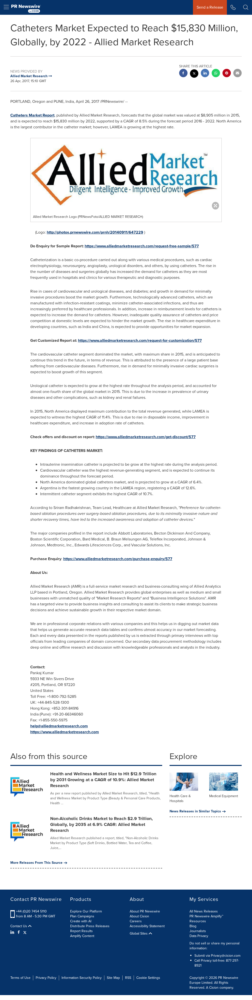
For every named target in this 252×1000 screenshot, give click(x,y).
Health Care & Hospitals (180, 798)
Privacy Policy (46, 977)
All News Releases (203, 911)
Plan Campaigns (82, 916)
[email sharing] (237, 73)
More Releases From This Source (36, 862)
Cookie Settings (148, 977)
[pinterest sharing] (226, 73)
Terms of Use (20, 977)
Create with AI (80, 921)
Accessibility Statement (147, 926)
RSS (128, 977)
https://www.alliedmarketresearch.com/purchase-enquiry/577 (117, 559)
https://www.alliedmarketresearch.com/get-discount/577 (146, 437)
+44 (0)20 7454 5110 (31, 911)
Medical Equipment (223, 796)
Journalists (197, 931)
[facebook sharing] (183, 73)
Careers (136, 921)
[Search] (245, 7)
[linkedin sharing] (205, 73)
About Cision (139, 916)
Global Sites (139, 933)
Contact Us (19, 926)
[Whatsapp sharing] (216, 73)
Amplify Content (82, 936)
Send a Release (210, 7)
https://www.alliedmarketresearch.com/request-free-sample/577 (142, 246)
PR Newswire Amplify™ (206, 916)
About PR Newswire (145, 911)
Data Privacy (198, 936)
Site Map (113, 977)
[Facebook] (18, 932)
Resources (197, 921)
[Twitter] (25, 932)
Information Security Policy (82, 977)
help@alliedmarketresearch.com (59, 726)
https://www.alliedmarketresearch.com (64, 732)
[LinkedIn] (13, 932)
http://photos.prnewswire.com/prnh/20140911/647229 (95, 232)
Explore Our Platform (86, 911)
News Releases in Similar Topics (195, 811)
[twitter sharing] (194, 74)
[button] (126, 175)
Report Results (81, 931)
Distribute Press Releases (90, 926)
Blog (192, 926)
